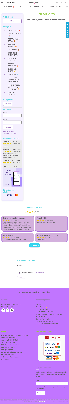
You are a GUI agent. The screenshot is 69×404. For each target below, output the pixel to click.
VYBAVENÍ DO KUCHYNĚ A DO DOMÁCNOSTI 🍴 (14, 80)
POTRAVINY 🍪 (14, 50)
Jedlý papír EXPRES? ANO (10, 340)
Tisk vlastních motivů (8, 342)
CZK (2, 2)
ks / (8, 103)
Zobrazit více (34, 245)
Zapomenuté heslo (9, 133)
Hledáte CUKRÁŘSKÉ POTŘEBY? (47, 324)
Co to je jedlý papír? (8, 354)
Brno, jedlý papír (7, 350)
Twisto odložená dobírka (44, 312)
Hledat (12, 21)
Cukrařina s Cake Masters (10, 357)
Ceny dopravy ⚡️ (42, 307)
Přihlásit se (8, 127)
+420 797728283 (7, 306)
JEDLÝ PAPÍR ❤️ (14, 30)
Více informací (33, 401)
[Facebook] (3, 310)
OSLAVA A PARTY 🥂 (12, 59)
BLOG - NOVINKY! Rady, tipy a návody (49, 314)
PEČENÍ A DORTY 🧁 (15, 34)
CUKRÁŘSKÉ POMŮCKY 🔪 (13, 54)
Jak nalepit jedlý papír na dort (11, 352)
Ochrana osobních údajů (44, 321)
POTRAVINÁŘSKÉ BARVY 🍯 (14, 40)
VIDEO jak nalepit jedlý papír (11, 345)
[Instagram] (7, 310)
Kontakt (38, 304)
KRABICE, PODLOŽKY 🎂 (13, 65)
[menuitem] (7, 7)
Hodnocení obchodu (34, 207)
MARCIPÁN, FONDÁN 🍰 (12, 45)
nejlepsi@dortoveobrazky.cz (11, 304)
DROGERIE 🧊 (13, 74)
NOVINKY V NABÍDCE (12, 93)
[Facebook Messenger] (12, 310)
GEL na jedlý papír (42, 309)
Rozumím (42, 401)
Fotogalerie (5, 359)
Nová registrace (8, 131)
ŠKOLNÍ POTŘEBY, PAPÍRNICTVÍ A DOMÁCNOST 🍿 (14, 87)
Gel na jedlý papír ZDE (9, 347)
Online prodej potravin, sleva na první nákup (34, 292)
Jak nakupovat (41, 316)
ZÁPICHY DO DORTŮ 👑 (12, 70)
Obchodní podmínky (43, 319)
